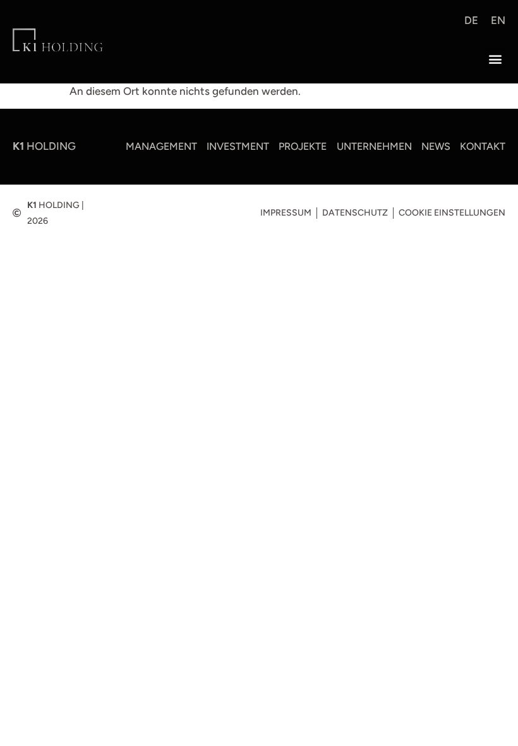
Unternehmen (374, 146)
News (435, 146)
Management (161, 146)
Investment (238, 146)
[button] (495, 59)
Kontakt (482, 146)
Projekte (303, 146)
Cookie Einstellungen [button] (452, 212)
